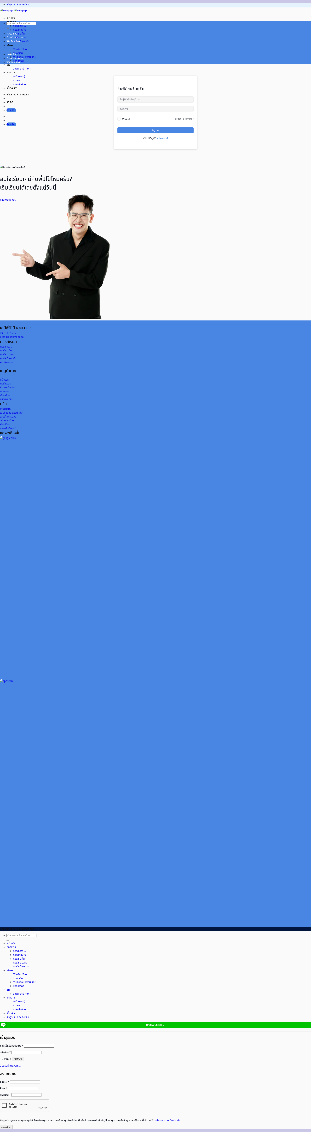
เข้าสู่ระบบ (155, 130)
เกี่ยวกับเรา (11, 88)
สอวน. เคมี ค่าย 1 (22, 69)
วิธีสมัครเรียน (20, 49)
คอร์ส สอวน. (19, 26)
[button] (17, 4)
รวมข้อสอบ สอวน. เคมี (24, 57)
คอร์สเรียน (11, 34)
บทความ (10, 73)
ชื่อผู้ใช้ (4, 1082)
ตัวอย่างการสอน (14, 38)
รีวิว (8, 65)
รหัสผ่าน (5, 1052)
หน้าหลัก (10, 18)
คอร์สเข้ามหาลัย (21, 41)
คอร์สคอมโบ (19, 30)
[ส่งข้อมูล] (7, 28)
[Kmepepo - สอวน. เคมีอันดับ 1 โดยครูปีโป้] (14, 10)
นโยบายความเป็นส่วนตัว (167, 1120)
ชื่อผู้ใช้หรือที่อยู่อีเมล (11, 1046)
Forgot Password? (184, 119)
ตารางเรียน (18, 53)
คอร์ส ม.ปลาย (20, 963)
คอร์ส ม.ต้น (19, 34)
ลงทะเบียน (6, 1127)
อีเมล (3, 1088)
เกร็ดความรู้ (19, 76)
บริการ (9, 45)
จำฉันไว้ (126, 118)
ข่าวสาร (16, 80)
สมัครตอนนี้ (162, 138)
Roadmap (18, 986)
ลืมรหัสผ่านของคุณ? (10, 1066)
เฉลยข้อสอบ (19, 84)
